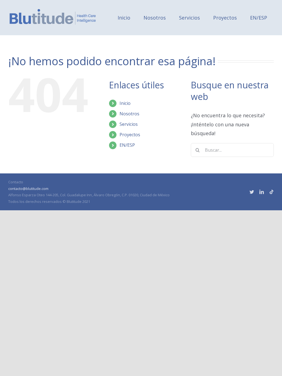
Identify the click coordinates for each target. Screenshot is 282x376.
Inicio (125, 103)
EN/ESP (127, 145)
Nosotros (129, 114)
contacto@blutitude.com (28, 188)
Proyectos (130, 135)
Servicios (129, 124)
